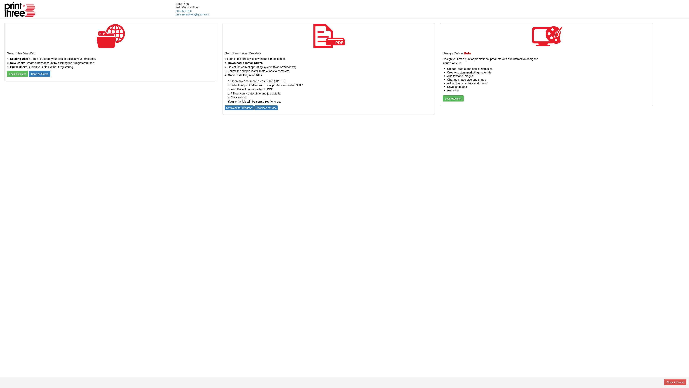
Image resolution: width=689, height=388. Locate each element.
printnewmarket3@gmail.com (192, 14)
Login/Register (17, 74)
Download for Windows (239, 108)
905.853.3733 (184, 11)
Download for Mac (266, 108)
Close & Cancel (675, 382)
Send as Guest (39, 74)
